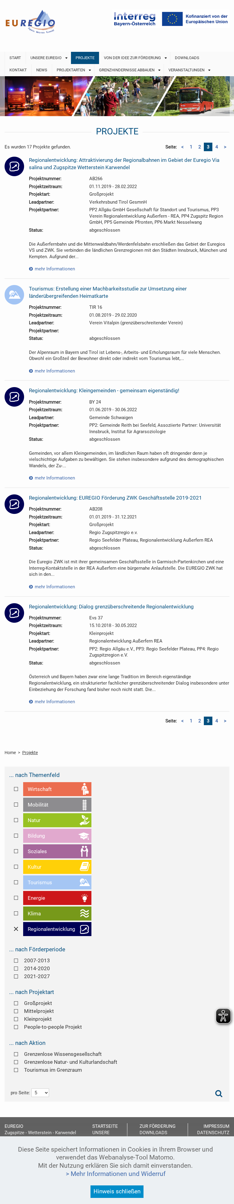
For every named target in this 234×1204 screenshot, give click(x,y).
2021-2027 (37, 976)
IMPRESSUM (216, 1126)
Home (10, 752)
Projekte (30, 752)
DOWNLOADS (153, 1132)
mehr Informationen (55, 269)
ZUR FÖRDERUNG (158, 1126)
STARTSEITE (105, 1126)
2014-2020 (37, 968)
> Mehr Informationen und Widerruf (115, 1173)
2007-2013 (37, 960)
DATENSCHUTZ (213, 1132)
